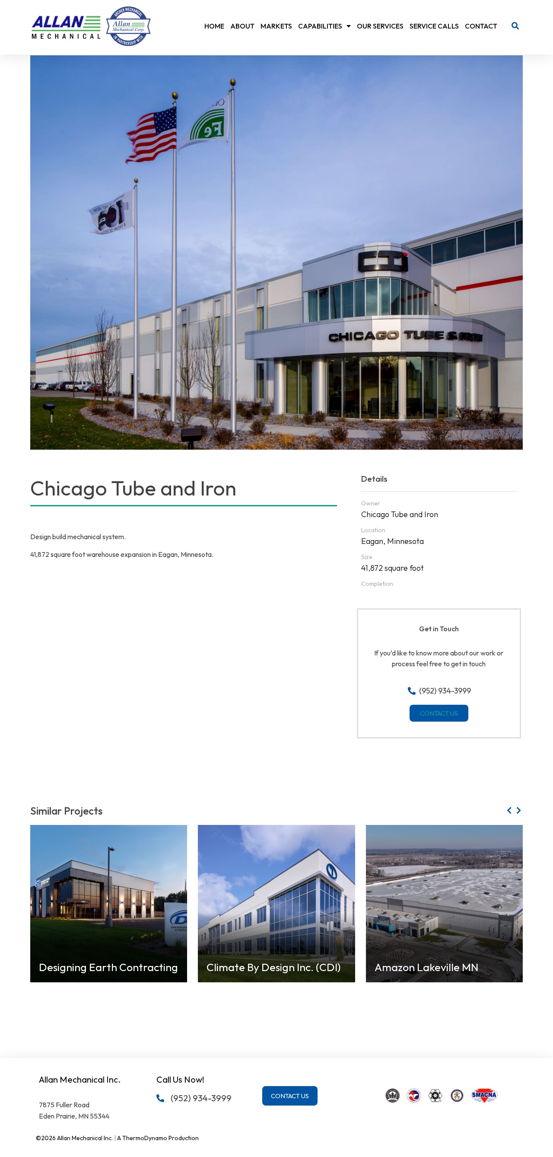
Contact (481, 26)
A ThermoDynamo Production (158, 1138)
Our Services (380, 26)
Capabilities (320, 26)
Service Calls (434, 26)
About (242, 26)
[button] (515, 26)
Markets (276, 26)
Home (214, 26)
